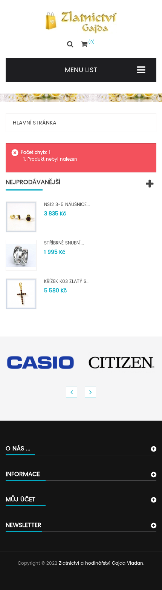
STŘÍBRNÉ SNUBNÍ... (64, 243)
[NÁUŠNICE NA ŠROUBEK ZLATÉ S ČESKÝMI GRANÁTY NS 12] (21, 217)
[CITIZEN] (121, 362)
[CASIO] (40, 362)
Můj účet (20, 499)
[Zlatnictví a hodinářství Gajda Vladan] (81, 22)
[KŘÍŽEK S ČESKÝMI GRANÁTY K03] (21, 294)
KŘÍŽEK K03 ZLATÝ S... (67, 281)
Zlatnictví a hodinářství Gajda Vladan (101, 563)
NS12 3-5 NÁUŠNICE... (67, 204)
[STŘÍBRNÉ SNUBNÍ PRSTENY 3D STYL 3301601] (21, 255)
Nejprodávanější (33, 182)
